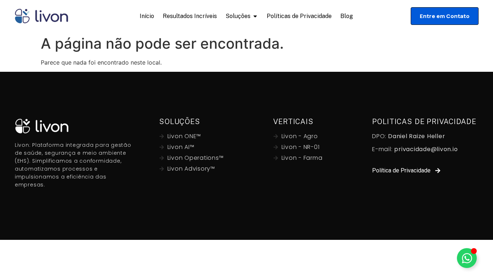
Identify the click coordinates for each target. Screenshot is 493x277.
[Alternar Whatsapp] (467, 258)
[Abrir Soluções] (255, 16)
